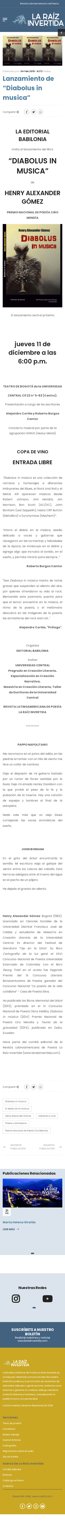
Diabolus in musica (15, 1101)
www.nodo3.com (42, 1496)
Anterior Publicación (18, 1146)
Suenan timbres (12, 1440)
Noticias (7, 1475)
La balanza (9, 1429)
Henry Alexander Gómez (18, 1115)
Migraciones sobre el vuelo (18, 1451)
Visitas (43, 71)
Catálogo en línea (13, 1480)
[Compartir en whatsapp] (40, 112)
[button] (25, 1253)
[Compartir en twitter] (33, 112)
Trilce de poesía (12, 1423)
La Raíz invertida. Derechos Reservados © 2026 (28, 1405)
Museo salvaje (11, 1434)
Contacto (8, 1486)
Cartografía (9, 1445)
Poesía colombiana (16, 1123)
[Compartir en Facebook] (26, 112)
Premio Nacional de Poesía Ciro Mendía (26, 1130)
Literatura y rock (46, 1115)
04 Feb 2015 (27, 71)
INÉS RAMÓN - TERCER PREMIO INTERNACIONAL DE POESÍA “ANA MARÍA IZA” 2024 (32, 1231)
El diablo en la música (17, 1108)
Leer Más (9, 1243)
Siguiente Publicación (47, 1146)
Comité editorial (12, 1469)
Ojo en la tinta (10, 1456)
